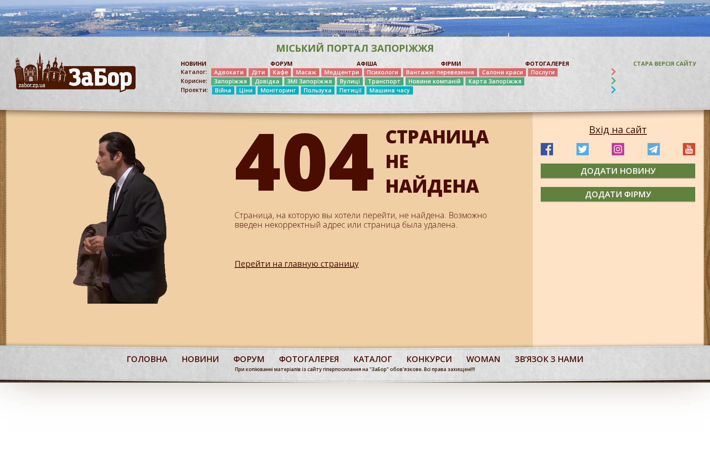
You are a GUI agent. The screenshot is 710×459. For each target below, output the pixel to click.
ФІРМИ (451, 63)
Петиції (350, 90)
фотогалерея (309, 358)
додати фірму (618, 194)
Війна (223, 90)
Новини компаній (434, 81)
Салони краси (502, 72)
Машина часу (389, 90)
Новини (200, 358)
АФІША (367, 63)
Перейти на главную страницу (297, 263)
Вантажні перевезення (440, 72)
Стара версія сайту (664, 63)
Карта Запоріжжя (494, 81)
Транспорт (384, 81)
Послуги (543, 72)
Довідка (267, 81)
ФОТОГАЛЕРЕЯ (547, 63)
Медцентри (341, 72)
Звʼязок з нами (549, 358)
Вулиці (350, 81)
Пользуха (318, 90)
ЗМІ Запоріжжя (309, 81)
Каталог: (194, 72)
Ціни (246, 90)
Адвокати (229, 72)
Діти (258, 72)
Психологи (382, 72)
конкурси (429, 358)
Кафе (280, 72)
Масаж (306, 72)
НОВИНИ (193, 63)
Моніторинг (278, 90)
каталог (372, 358)
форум (249, 358)
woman (483, 358)
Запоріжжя (230, 81)
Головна (147, 358)
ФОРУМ (281, 63)
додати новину (618, 170)
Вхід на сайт (618, 129)
